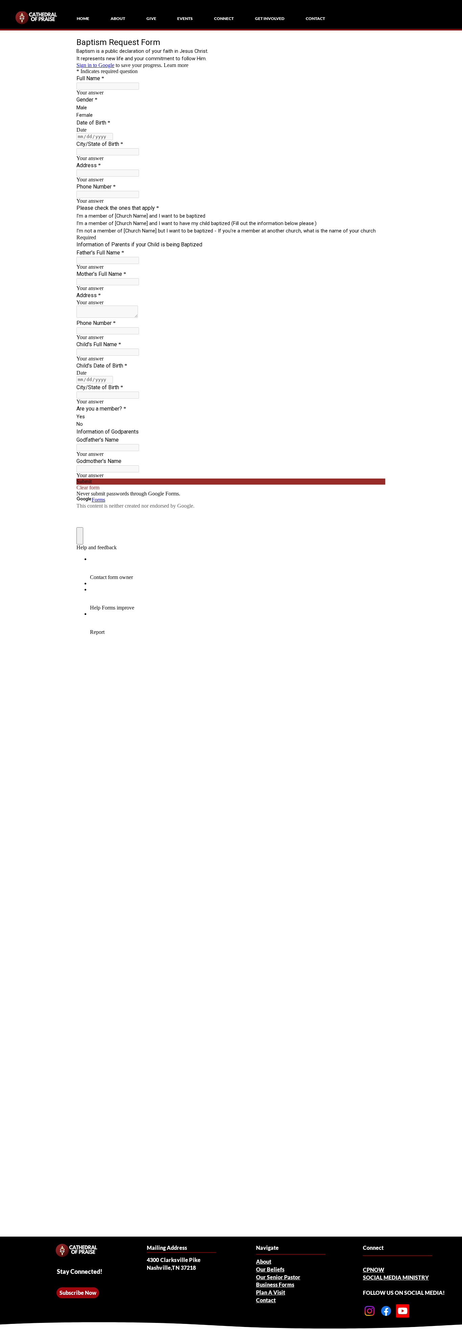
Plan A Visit (270, 1292)
